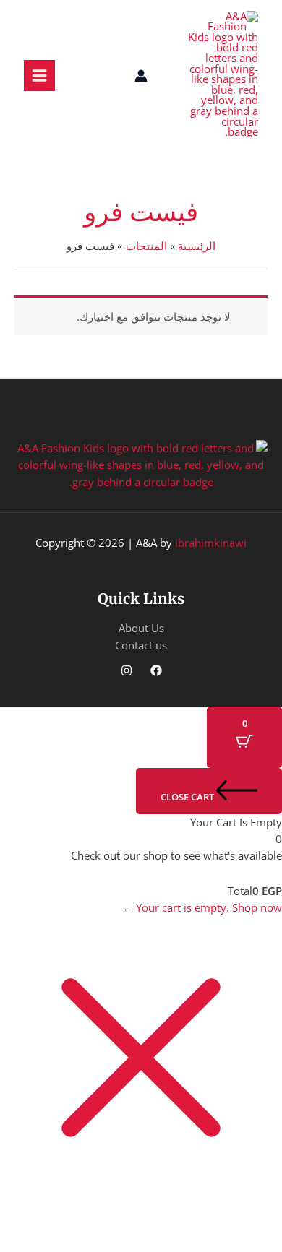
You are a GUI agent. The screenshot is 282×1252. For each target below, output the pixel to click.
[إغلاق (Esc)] (101, 1215)
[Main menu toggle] (39, 75)
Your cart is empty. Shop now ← (202, 907)
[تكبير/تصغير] (257, 1215)
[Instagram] (126, 670)
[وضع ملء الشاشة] (205, 1215)
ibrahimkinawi (211, 542)
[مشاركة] (153, 1215)
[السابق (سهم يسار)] (257, 1239)
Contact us (141, 645)
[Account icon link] (141, 75)
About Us (141, 628)
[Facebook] (156, 670)
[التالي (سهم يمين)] (205, 1239)
